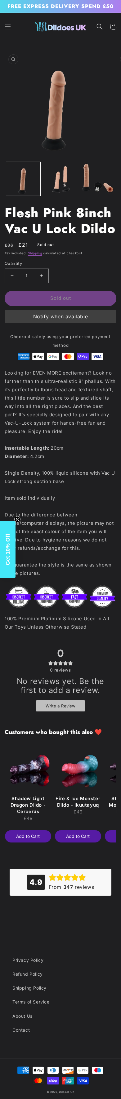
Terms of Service (31, 1001)
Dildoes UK (66, 1091)
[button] (8, 26)
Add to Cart (28, 836)
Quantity (13, 263)
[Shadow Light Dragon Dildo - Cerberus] (28, 768)
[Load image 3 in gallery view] (97, 179)
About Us (22, 1016)
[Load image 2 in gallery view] (60, 179)
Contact (21, 1030)
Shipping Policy (29, 988)
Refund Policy (27, 974)
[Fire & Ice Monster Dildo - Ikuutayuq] (78, 768)
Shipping (35, 253)
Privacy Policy (27, 960)
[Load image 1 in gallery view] (23, 179)
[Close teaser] (17, 519)
